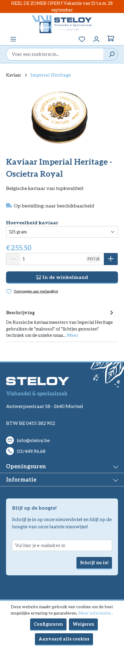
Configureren (48, 624)
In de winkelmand (64, 277)
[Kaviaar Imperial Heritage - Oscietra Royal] (62, 117)
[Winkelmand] (111, 39)
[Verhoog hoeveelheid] (111, 259)
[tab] (60, 323)
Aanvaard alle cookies (64, 638)
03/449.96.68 (31, 451)
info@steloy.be (33, 440)
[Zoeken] (110, 54)
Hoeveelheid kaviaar (32, 222)
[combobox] (54, 54)
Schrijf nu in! (94, 562)
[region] (62, 117)
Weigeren (83, 624)
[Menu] (13, 39)
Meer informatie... (95, 612)
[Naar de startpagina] (62, 24)
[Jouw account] (96, 39)
